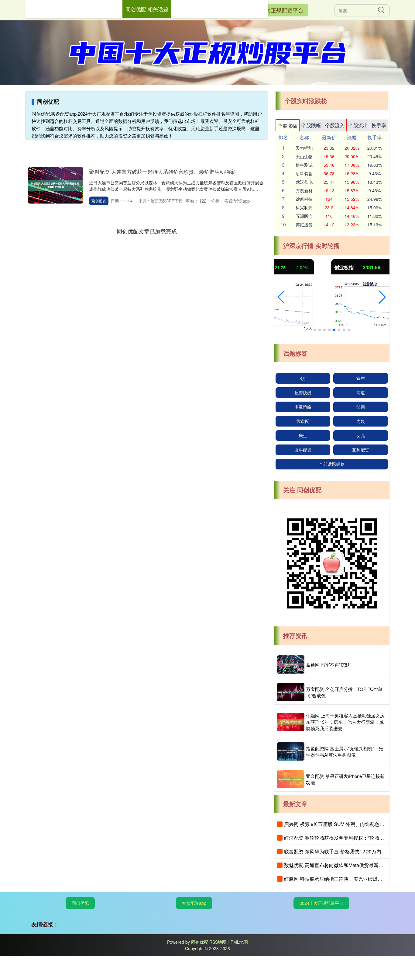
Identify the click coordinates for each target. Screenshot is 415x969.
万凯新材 (304, 190)
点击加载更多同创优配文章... (147, 231)
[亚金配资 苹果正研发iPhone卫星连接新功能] (290, 779)
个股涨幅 (287, 125)
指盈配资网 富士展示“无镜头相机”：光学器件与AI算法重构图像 (344, 751)
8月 (303, 378)
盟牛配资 (302, 450)
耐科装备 (304, 173)
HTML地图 (238, 942)
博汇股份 (304, 224)
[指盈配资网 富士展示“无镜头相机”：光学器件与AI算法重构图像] (290, 751)
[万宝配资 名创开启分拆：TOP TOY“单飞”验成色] (290, 692)
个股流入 (335, 125)
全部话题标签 (332, 464)
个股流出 (358, 125)
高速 (360, 392)
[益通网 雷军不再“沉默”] (290, 664)
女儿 (360, 435)
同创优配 (80, 903)
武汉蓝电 (304, 182)
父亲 (360, 407)
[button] (281, 297)
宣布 (360, 378)
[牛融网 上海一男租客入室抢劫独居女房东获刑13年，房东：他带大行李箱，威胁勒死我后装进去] (290, 722)
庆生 (303, 435)
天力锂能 (304, 148)
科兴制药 (304, 207)
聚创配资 (98, 200)
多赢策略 (302, 407)
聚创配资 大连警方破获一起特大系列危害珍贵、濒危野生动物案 (162, 171)
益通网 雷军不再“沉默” (328, 664)
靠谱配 (303, 421)
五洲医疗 (304, 216)
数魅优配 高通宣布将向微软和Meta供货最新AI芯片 (338, 865)
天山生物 (304, 156)
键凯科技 (304, 199)
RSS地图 (217, 942)
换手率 (379, 125)
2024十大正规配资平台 (276, 10)
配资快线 (302, 392)
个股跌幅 (311, 125)
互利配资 (360, 450)
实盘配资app (194, 903)
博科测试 (304, 165)
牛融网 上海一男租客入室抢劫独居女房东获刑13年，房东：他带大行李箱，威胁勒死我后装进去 (345, 721)
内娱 (360, 421)
